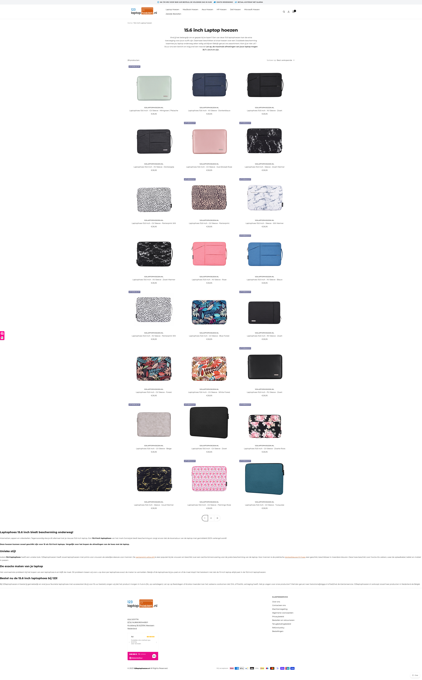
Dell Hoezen (235, 9)
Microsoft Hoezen (252, 9)
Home (129, 23)
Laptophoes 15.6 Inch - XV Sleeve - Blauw (264, 280)
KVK (129, 619)
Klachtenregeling (279, 609)
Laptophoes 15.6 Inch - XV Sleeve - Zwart (264, 111)
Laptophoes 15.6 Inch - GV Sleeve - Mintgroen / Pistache (153, 111)
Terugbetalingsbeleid (281, 624)
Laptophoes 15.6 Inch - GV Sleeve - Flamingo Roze (209, 505)
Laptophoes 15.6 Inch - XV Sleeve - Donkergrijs (154, 167)
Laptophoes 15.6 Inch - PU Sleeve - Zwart (264, 392)
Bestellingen (277, 631)
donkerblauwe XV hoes (295, 557)
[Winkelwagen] (293, 12)
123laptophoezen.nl (153, 107)
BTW (129, 622)
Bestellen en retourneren (283, 620)
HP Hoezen (222, 9)
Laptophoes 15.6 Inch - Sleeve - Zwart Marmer (265, 167)
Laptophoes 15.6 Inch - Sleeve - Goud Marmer (154, 505)
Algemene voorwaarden (282, 613)
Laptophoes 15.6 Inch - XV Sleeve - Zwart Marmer (154, 280)
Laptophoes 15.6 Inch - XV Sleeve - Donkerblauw (209, 111)
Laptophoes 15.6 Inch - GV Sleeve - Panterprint (209, 223)
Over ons (276, 602)
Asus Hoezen (207, 9)
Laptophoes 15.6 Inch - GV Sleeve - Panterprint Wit (154, 223)
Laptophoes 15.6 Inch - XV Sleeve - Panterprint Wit (154, 336)
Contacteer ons (279, 605)
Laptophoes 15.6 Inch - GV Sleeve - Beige (154, 449)
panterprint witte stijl (145, 557)
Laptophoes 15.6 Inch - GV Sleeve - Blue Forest (209, 336)
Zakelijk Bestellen (173, 14)
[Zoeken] (284, 12)
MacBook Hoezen (190, 9)
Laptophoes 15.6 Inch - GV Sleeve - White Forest (209, 392)
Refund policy (278, 628)
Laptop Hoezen (172, 9)
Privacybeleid (278, 617)
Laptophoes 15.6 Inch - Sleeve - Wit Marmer (265, 223)
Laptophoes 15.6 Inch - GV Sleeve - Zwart (209, 449)
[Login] (289, 12)
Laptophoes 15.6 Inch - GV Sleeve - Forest (154, 392)
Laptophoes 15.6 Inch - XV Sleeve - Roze (209, 280)
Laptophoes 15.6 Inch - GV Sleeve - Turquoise (264, 505)
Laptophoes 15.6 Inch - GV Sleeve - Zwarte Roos (264, 449)
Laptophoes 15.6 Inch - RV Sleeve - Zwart (264, 336)
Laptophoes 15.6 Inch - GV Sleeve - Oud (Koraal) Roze (209, 167)
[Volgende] (217, 518)
